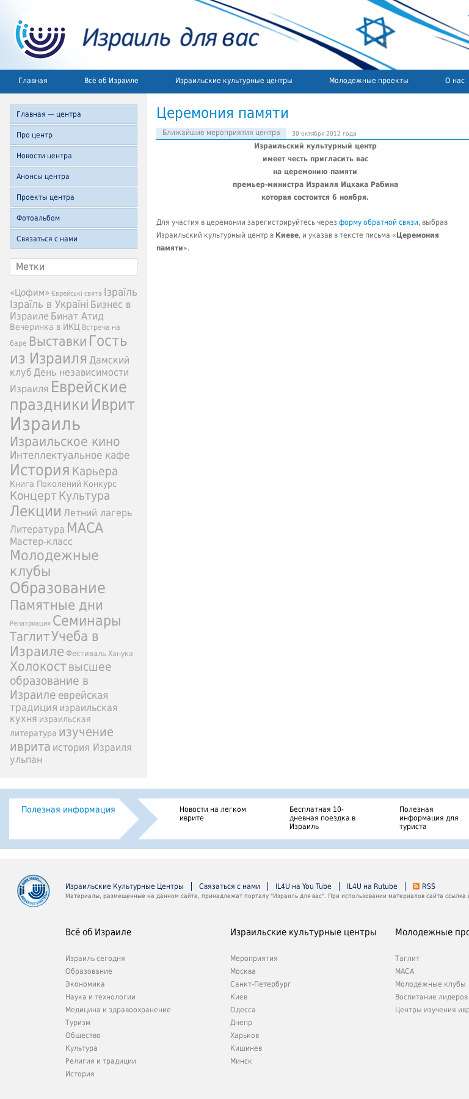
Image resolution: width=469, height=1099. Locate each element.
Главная (33, 80)
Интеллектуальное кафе (69, 455)
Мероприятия (254, 958)
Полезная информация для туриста (429, 818)
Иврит (113, 405)
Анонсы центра (43, 176)
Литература (37, 529)
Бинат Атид (77, 316)
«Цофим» (29, 292)
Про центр (34, 135)
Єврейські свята (76, 294)
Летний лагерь (98, 513)
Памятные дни (56, 605)
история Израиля (92, 747)
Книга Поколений (45, 484)
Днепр (241, 1022)
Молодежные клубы (430, 984)
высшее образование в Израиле (61, 681)
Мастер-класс (41, 541)
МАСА (85, 528)
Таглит (29, 637)
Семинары (87, 621)
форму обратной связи (378, 222)
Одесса (243, 1010)
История (40, 470)
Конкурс (100, 484)
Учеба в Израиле (54, 644)
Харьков (244, 1035)
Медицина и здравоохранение (118, 1010)
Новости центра (44, 156)
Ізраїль (120, 292)
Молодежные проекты (369, 80)
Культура (84, 496)
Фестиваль (86, 653)
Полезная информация (68, 809)
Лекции (36, 511)
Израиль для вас (130, 35)
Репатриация (30, 623)
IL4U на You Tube (303, 886)
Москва (243, 971)
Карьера (95, 471)
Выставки (58, 341)
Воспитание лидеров (431, 997)
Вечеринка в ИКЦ (45, 327)
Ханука (120, 653)
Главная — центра (48, 114)
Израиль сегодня (95, 958)
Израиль (45, 424)
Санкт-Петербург (260, 984)
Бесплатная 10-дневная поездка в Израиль (322, 818)
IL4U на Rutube (372, 886)
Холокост (38, 666)
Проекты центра (45, 197)
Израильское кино (65, 441)
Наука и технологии (100, 997)
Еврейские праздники (68, 396)
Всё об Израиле (111, 80)
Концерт (33, 496)
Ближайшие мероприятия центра (221, 132)
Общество (83, 1035)
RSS (428, 886)
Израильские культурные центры (234, 80)
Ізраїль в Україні (49, 304)
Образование (58, 588)
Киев (238, 997)
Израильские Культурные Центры (124, 886)
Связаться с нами (47, 239)
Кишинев (246, 1048)
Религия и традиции (100, 1061)
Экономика (85, 984)
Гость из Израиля (69, 349)
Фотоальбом (38, 218)
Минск (241, 1061)
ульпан (26, 759)
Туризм (77, 1022)
